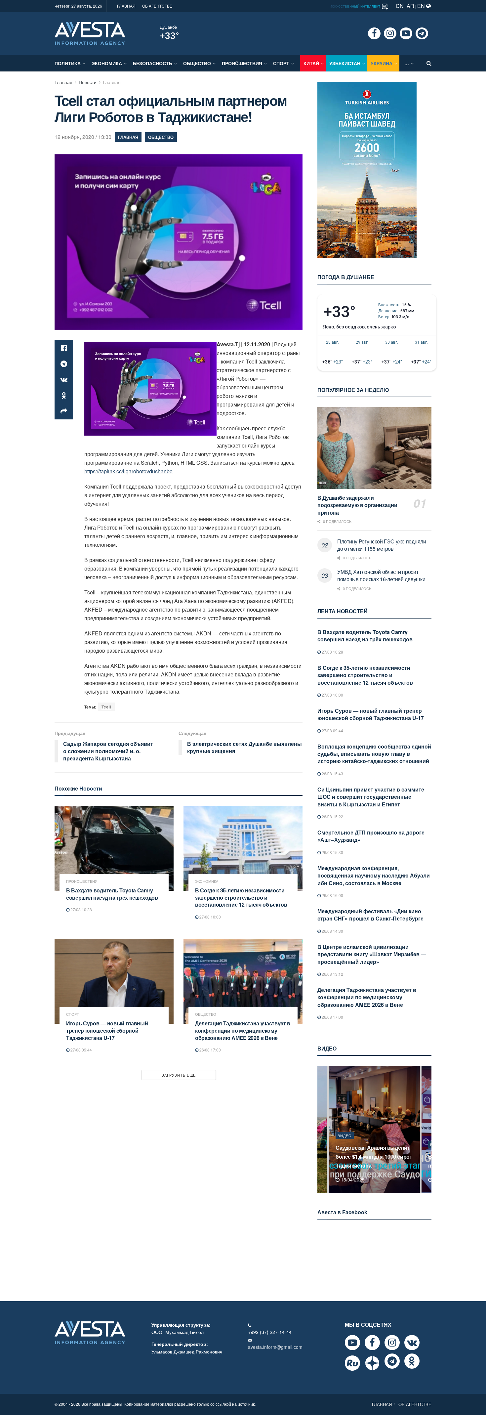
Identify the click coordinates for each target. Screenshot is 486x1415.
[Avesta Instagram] (392, 1342)
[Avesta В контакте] (412, 1342)
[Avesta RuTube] (352, 1363)
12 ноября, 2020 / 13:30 (83, 137)
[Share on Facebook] (64, 348)
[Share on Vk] (64, 380)
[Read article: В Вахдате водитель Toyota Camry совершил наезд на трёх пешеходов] (114, 848)
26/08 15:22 (332, 816)
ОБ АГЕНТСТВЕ (157, 6)
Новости (88, 82)
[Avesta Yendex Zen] (372, 1363)
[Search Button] (428, 63)
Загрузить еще (179, 1075)
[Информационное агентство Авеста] (90, 32)
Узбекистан (344, 63)
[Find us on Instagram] (390, 33)
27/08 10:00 (209, 917)
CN (400, 6)
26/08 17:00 (209, 1049)
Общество (197, 63)
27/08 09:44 (80, 1049)
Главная (63, 82)
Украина (381, 63)
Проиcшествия (242, 63)
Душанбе (168, 27)
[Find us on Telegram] (422, 33)
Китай (311, 63)
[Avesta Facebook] (372, 1342)
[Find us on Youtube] (406, 33)
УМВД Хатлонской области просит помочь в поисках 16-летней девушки (381, 575)
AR (410, 6)
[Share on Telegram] (64, 364)
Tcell (106, 706)
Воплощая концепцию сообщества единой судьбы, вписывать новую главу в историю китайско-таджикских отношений (374, 754)
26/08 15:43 (332, 773)
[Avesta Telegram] (392, 1361)
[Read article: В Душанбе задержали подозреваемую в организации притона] (374, 448)
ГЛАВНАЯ (126, 6)
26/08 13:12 (332, 974)
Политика (68, 63)
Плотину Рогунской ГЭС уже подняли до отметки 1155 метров (381, 544)
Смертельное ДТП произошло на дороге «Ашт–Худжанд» (371, 836)
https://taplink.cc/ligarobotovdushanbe (128, 471)
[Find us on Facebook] (374, 33)
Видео (345, 1144)
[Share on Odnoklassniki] (64, 396)
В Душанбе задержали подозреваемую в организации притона (357, 505)
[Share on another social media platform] (64, 411)
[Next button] (427, 1129)
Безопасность (152, 63)
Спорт (281, 63)
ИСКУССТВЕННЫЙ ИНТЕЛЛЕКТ (355, 6)
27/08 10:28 (80, 909)
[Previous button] (321, 1129)
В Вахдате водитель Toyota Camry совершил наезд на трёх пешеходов (112, 893)
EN (421, 6)
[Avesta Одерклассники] (412, 1361)
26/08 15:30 (332, 852)
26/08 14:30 (332, 931)
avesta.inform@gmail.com (275, 1347)
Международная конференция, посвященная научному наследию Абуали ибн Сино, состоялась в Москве (373, 875)
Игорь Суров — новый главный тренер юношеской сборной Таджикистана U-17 (107, 1030)
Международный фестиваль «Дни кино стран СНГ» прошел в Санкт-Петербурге (370, 914)
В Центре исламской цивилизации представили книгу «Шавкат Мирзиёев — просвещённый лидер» (371, 954)
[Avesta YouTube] (352, 1342)
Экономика (107, 63)
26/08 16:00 (332, 895)
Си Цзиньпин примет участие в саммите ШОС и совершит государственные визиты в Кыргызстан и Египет (370, 797)
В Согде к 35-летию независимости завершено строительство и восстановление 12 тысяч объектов (241, 897)
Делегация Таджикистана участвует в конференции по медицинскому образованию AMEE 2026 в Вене (242, 1030)
